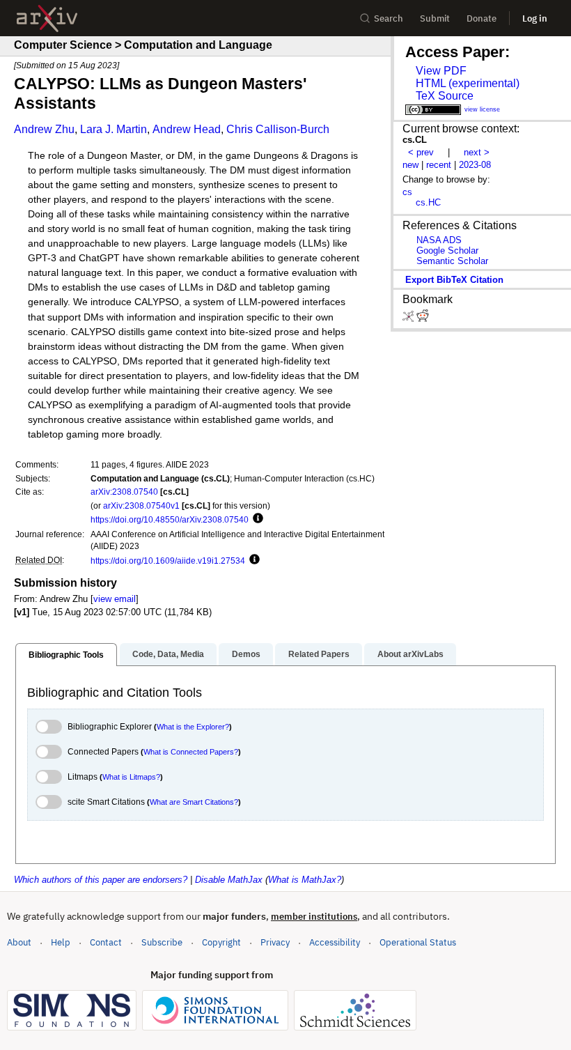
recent (438, 165)
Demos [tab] (246, 654)
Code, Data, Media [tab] (168, 654)
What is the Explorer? (193, 727)
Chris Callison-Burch (277, 129)
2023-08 (475, 165)
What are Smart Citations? (194, 802)
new (410, 165)
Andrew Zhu (44, 129)
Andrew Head (186, 129)
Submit (435, 18)
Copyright (221, 942)
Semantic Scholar (452, 261)
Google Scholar (447, 250)
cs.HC (428, 202)
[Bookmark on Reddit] (422, 319)
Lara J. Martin (113, 129)
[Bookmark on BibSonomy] (409, 319)
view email (114, 599)
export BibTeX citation (454, 280)
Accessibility (334, 942)
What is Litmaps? (131, 777)
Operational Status (418, 942)
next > (477, 152)
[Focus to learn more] (256, 519)
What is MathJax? (304, 879)
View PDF (441, 71)
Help (60, 942)
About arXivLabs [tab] (410, 654)
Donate (481, 18)
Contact (106, 942)
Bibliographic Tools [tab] (66, 655)
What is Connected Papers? (190, 752)
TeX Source (445, 96)
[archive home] (47, 18)
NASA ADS (439, 240)
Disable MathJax (229, 879)
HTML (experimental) (467, 83)
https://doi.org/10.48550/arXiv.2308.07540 (170, 519)
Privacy (275, 942)
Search (388, 18)
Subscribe (161, 942)
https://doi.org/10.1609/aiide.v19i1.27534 (168, 560)
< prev (421, 152)
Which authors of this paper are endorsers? (100, 879)
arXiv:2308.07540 (124, 491)
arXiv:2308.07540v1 (141, 505)
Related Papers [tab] (319, 654)
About (19, 942)
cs (407, 192)
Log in (534, 18)
